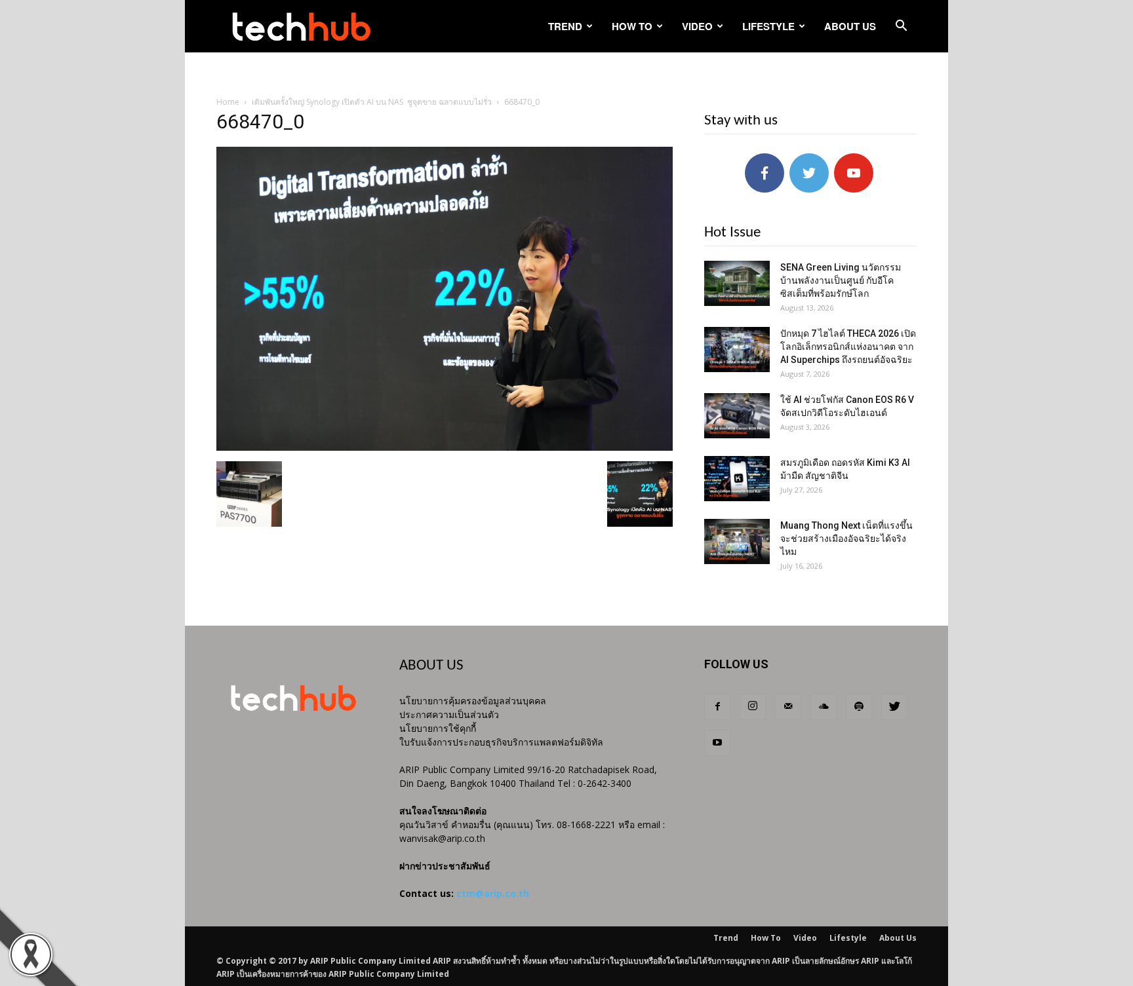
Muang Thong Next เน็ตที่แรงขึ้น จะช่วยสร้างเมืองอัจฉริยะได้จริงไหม (846, 538)
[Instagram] (753, 707)
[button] (901, 27)
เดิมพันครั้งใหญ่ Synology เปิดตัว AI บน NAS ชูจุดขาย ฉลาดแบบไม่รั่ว (372, 101)
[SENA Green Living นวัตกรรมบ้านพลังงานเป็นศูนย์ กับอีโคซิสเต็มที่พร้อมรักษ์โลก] (737, 283)
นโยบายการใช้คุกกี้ (437, 728)
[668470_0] (444, 447)
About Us (850, 26)
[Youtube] (717, 743)
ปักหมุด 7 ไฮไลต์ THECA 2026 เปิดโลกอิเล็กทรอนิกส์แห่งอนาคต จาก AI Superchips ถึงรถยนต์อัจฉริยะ (848, 346)
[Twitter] (894, 707)
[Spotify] (859, 707)
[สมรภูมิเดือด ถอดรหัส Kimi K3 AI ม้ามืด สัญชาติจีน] (737, 478)
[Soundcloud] (823, 707)
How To (632, 26)
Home (227, 101)
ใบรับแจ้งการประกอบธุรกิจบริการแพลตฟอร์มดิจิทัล (501, 742)
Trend (565, 26)
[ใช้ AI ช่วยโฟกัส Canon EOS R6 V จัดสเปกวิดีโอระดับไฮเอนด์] (737, 415)
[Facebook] (717, 707)
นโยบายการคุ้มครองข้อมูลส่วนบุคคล (472, 700)
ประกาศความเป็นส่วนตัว (449, 714)
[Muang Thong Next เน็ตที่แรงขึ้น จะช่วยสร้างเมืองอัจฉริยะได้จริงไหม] (737, 541)
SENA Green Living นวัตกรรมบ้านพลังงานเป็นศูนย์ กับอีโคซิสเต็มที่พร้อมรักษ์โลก (840, 280)
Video (697, 26)
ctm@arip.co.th (492, 893)
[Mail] (788, 707)
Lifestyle (768, 26)
